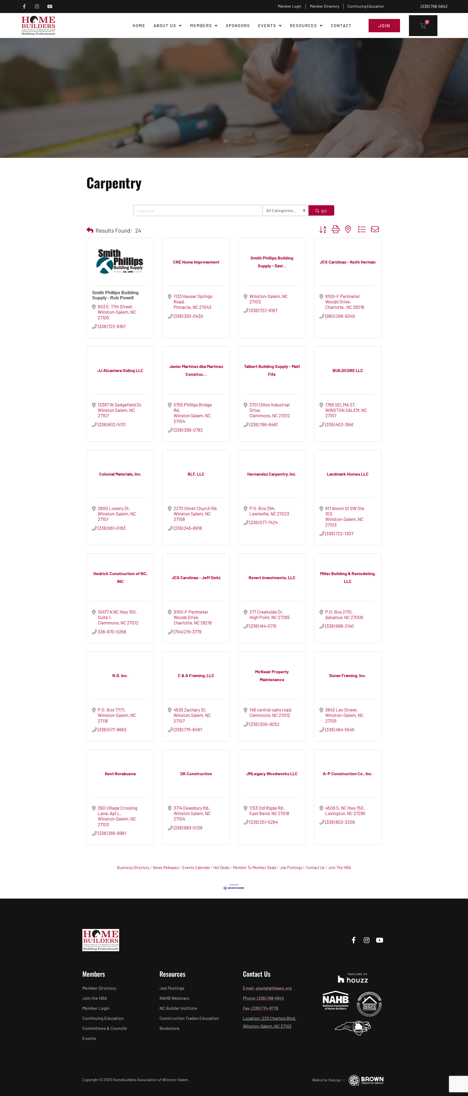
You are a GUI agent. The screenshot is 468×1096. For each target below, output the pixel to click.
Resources (303, 25)
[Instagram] (37, 6)
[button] (89, 230)
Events (267, 25)
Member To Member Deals (254, 867)
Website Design (327, 1080)
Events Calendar (196, 867)
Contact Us (315, 867)
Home (139, 25)
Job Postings (291, 867)
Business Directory (133, 867)
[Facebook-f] (24, 6)
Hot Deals (221, 867)
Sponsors (238, 25)
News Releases (166, 867)
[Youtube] (49, 6)
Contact (341, 25)
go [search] (324, 210)
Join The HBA (339, 867)
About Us (165, 25)
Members (201, 25)
